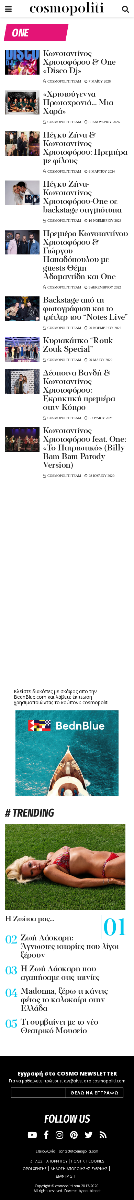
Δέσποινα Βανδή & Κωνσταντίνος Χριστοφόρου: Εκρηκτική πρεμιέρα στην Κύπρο (79, 390)
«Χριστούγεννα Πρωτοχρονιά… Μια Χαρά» (78, 103)
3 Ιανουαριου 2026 (104, 122)
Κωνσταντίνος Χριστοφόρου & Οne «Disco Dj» (79, 62)
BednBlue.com (30, 697)
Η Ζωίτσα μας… (29, 919)
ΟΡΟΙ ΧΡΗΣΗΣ (35, 1168)
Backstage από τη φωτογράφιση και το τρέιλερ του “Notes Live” (85, 309)
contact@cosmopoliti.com (78, 1151)
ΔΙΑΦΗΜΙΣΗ (65, 1176)
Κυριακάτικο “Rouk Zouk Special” (78, 345)
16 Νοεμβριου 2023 (104, 220)
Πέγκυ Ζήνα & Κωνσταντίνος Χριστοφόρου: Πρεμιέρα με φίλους (85, 148)
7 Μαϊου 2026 (99, 81)
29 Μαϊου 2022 (100, 360)
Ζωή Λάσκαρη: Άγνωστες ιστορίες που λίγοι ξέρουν (70, 947)
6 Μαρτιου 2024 (101, 171)
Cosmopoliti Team (64, 81)
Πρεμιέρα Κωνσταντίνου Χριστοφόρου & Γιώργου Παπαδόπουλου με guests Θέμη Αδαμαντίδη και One (85, 255)
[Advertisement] (67, 633)
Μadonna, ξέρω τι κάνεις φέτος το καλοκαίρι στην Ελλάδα (64, 1000)
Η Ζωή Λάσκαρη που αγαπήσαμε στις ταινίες (60, 973)
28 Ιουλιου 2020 (101, 476)
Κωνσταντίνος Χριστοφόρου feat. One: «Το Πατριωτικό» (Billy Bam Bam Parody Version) (84, 448)
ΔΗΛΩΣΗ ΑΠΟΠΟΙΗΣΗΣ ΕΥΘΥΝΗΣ (79, 1168)
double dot (92, 1190)
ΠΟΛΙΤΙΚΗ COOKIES (87, 1161)
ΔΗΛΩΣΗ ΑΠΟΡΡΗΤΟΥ (48, 1161)
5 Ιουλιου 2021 (100, 418)
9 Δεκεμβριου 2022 (104, 287)
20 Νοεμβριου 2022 (104, 328)
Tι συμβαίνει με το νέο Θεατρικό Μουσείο (59, 1026)
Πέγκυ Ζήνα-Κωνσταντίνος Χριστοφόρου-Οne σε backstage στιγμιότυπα (82, 198)
